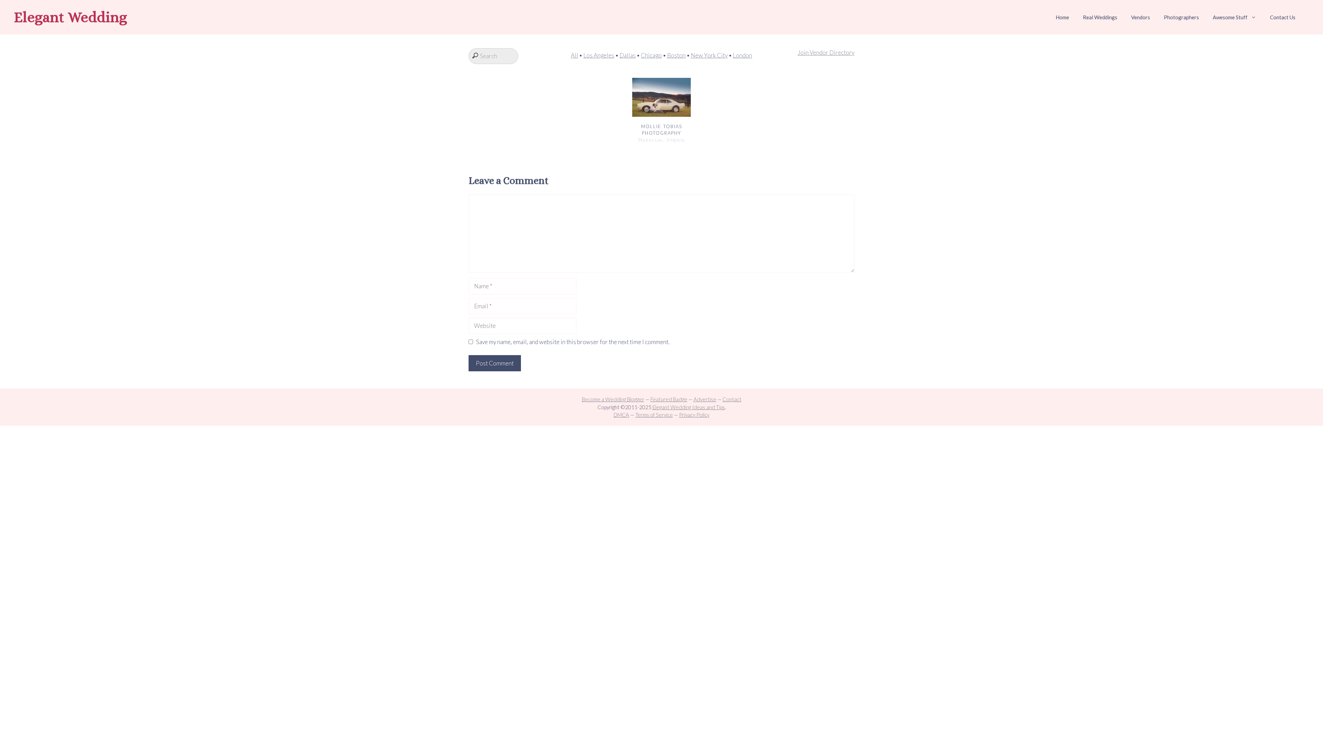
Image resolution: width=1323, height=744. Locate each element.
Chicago (651, 55)
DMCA (621, 415)
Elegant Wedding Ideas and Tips (689, 407)
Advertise (705, 399)
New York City (709, 55)
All (574, 55)
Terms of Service (654, 415)
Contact (731, 399)
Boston (676, 55)
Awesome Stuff (1230, 17)
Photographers (1181, 17)
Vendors (1140, 17)
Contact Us (1282, 17)
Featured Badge (668, 399)
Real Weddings (1100, 17)
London (742, 55)
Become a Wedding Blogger (613, 399)
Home (1062, 17)
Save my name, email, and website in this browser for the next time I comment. (572, 341)
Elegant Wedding (70, 17)
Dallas (627, 55)
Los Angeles (598, 55)
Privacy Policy (694, 415)
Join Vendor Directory (826, 52)
